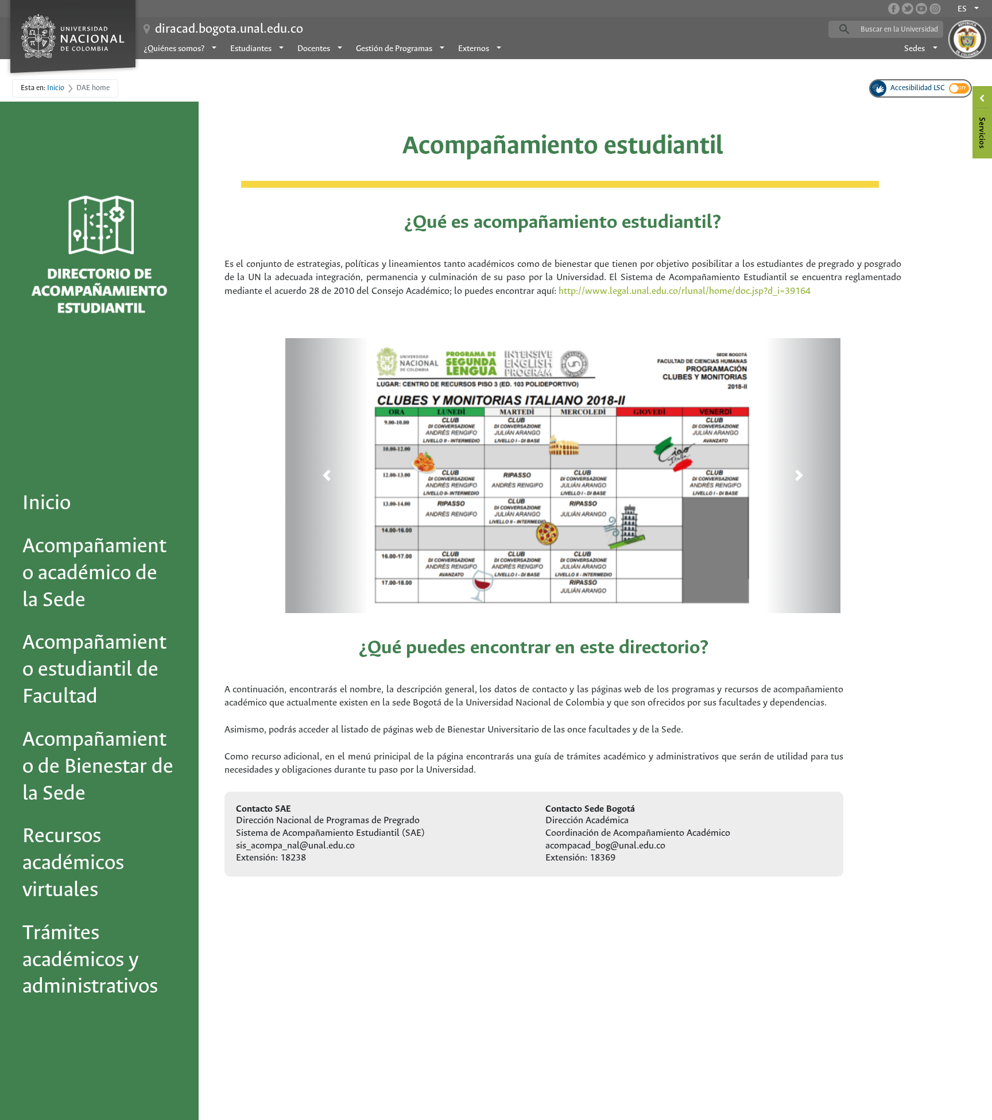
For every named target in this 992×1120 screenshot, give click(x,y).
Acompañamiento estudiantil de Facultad (94, 670)
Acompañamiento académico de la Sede (94, 574)
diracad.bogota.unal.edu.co (229, 29)
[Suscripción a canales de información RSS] (935, 8)
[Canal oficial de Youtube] (921, 8)
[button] (327, 475)
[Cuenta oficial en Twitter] (907, 8)
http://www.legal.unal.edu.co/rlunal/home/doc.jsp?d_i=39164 (685, 291)
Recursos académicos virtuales (73, 864)
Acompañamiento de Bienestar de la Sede (97, 767)
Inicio (46, 504)
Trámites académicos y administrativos (90, 961)
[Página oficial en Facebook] (894, 8)
